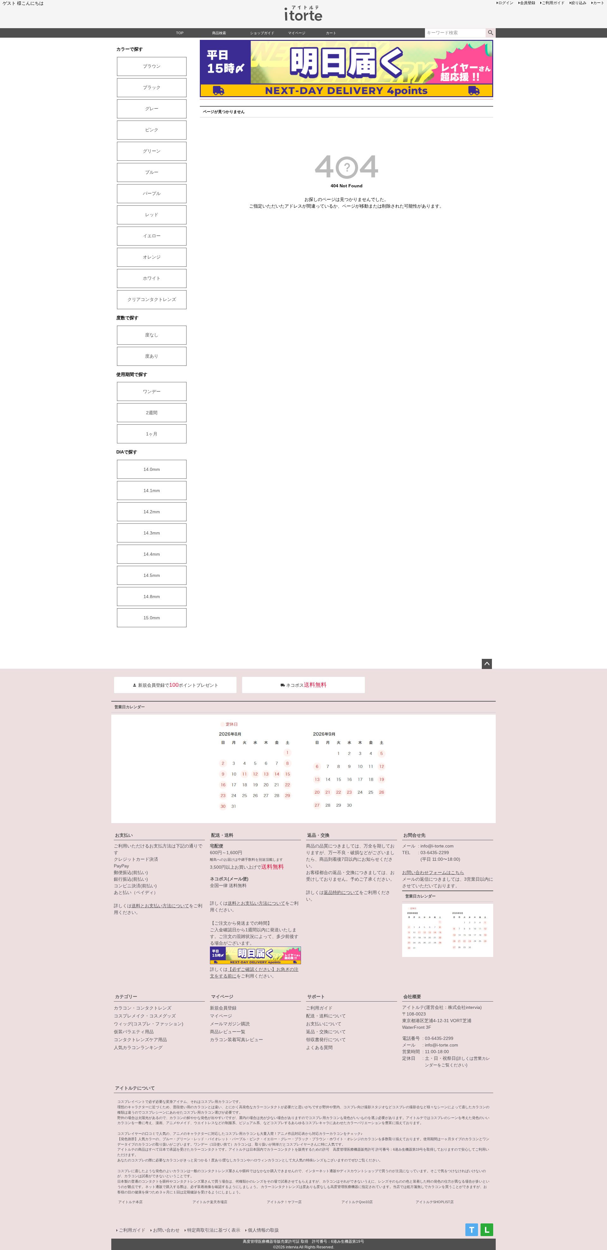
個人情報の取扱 (263, 1230)
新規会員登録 (223, 1007)
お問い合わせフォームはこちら (433, 872)
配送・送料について (326, 1015)
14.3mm (152, 532)
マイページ (222, 996)
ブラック (152, 87)
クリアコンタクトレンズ (151, 299)
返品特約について (341, 892)
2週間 (151, 412)
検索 (490, 32)
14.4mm (152, 554)
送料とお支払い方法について (160, 905)
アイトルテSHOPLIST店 (435, 1202)
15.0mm (152, 617)
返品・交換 (318, 835)
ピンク (151, 129)
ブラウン (152, 66)
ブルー (151, 172)
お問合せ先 (414, 835)
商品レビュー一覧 (227, 1031)
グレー (151, 108)
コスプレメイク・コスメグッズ (145, 1015)
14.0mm (152, 469)
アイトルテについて (135, 1088)
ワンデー (152, 391)
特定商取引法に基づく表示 (213, 1230)
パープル (152, 193)
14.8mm (152, 596)
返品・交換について (326, 1031)
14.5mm (152, 575)
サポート (316, 996)
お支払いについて (323, 1023)
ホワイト (152, 278)
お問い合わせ (166, 1230)
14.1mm (152, 490)
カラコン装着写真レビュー (236, 1039)
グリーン (152, 150)
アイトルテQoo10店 (357, 1202)
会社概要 (412, 996)
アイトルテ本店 (130, 1202)
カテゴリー (126, 996)
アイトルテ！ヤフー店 (284, 1202)
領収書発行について (326, 1039)
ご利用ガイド (319, 1007)
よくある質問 (319, 1047)
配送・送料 (222, 835)
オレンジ (152, 256)
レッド (151, 214)
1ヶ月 (151, 433)
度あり (151, 356)
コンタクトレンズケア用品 (140, 1039)
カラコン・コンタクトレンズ (142, 1007)
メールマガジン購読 (230, 1023)
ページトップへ (487, 664)
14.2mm (152, 511)
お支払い (124, 835)
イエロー (152, 235)
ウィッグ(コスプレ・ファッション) (148, 1023)
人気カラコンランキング (138, 1047)
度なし (151, 334)
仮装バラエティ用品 (134, 1031)
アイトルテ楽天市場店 (210, 1202)
